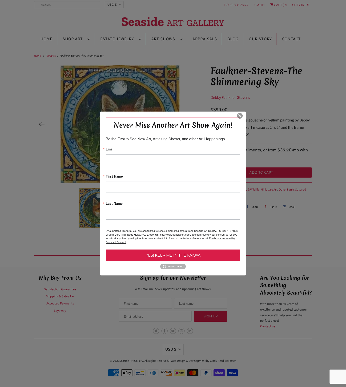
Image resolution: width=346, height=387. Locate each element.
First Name (114, 177)
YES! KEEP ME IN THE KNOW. (173, 255)
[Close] (240, 116)
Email (110, 149)
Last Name (114, 204)
